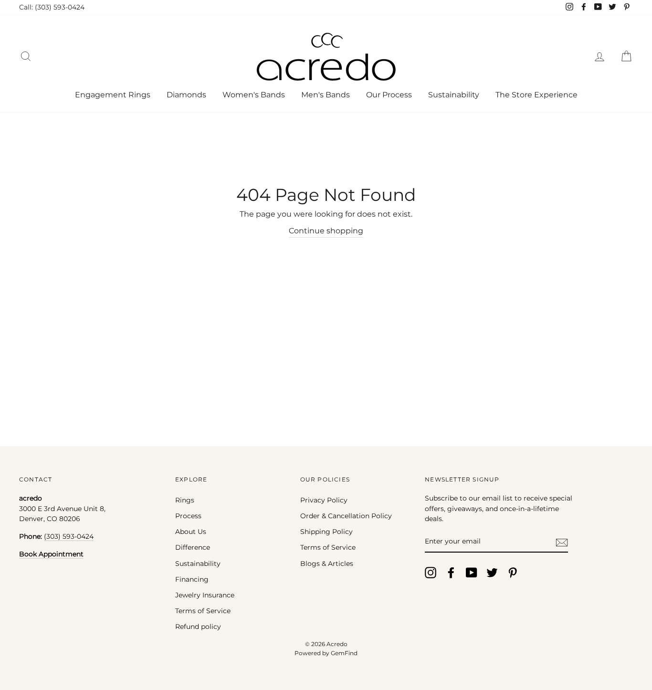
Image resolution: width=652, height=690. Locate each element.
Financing (192, 579)
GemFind (344, 653)
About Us (190, 531)
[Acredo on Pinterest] (512, 572)
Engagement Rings (112, 94)
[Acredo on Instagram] (430, 572)
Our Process (389, 94)
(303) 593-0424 (69, 536)
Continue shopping (326, 230)
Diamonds (186, 94)
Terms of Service (203, 611)
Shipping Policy (326, 531)
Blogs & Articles (326, 563)
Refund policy (198, 626)
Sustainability (453, 94)
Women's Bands (253, 94)
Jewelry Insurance (204, 595)
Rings (184, 500)
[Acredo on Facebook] (451, 572)
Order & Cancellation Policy (346, 516)
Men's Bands (325, 94)
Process (188, 516)
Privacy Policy (323, 500)
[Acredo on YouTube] (471, 572)
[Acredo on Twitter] (492, 572)
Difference (192, 547)
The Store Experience (536, 94)
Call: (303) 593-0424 (51, 7)
